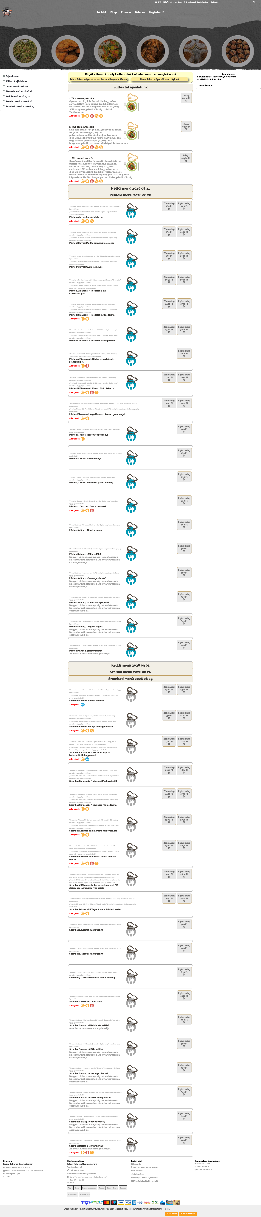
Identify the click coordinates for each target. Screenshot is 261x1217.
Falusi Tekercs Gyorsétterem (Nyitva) (159, 79)
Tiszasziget (72, 1194)
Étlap (113, 12)
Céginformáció (137, 1174)
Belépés (214, 2)
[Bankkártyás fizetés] (86, 1202)
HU (159, 2)
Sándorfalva (112, 1188)
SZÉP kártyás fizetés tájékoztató (144, 1181)
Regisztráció (156, 12)
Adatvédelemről (188, 1214)
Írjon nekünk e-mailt (203, 1169)
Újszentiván (85, 1194)
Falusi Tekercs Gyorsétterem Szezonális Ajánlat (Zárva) (98, 79)
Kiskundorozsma (89, 1188)
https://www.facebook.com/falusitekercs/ (24, 1171)
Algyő (70, 1188)
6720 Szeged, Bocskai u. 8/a (196, 2)
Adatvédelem (137, 1171)
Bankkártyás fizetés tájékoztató (144, 1178)
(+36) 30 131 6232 (175, 2)
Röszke (102, 1188)
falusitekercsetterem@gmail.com (81, 1174)
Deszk (77, 1188)
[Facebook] (253, 2)
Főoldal (101, 12)
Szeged (123, 1188)
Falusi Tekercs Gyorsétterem (18, 1164)
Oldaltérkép (136, 1164)
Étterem (126, 12)
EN (164, 2)
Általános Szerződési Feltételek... (145, 1167)
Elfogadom (172, 1214)
